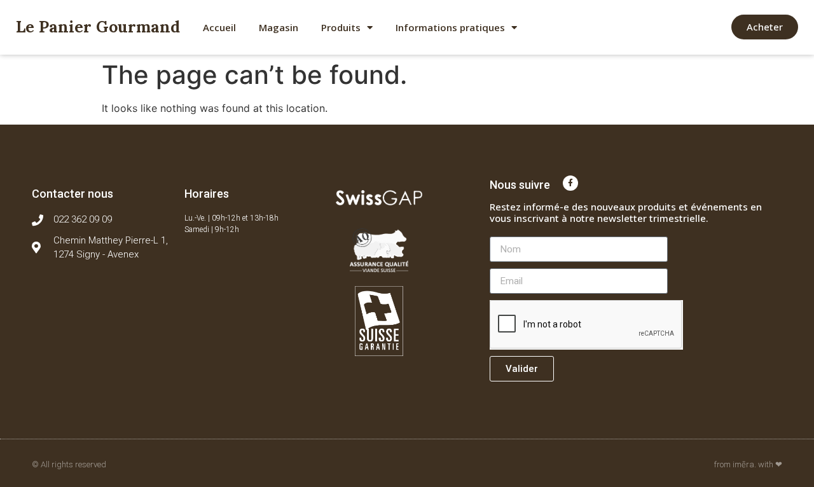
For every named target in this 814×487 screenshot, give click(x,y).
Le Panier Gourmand (98, 27)
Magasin (278, 27)
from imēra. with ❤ (748, 464)
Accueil (219, 27)
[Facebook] (570, 183)
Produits (341, 27)
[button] (764, 27)
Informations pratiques (450, 27)
